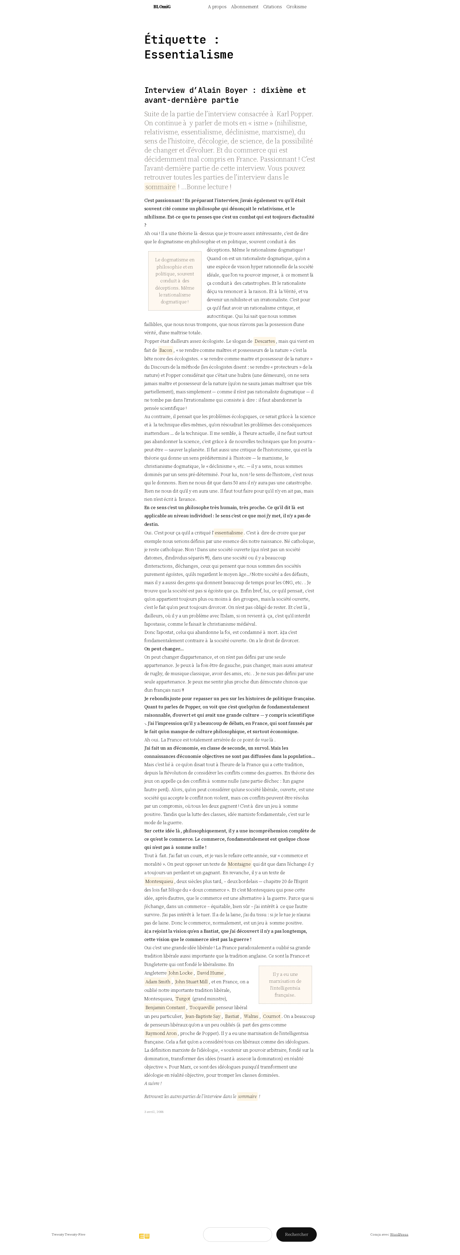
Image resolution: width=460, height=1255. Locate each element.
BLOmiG (162, 6)
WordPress (399, 1234)
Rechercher (296, 1234)
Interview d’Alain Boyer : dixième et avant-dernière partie (225, 95)
